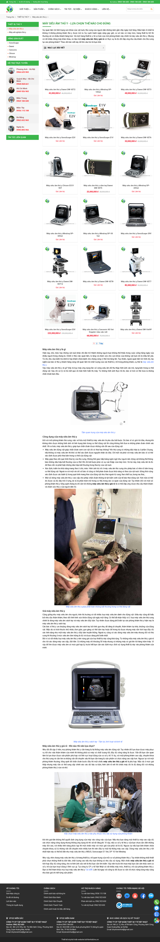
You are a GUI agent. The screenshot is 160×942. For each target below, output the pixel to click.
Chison (12, 53)
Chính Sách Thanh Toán (53, 905)
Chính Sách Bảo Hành (52, 897)
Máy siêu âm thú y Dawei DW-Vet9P (136, 329)
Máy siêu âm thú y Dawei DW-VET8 (98, 281)
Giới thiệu (24, 9)
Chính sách (54, 9)
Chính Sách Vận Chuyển (53, 901)
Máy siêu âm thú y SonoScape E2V (60, 137)
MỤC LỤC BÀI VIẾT (56, 47)
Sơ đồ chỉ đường (12, 897)
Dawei (11, 46)
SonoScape (14, 43)
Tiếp (101, 343)
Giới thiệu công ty (13, 893)
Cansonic (13, 50)
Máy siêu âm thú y (16, 29)
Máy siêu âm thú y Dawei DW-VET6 (136, 137)
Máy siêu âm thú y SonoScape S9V (136, 233)
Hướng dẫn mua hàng (40, 2)
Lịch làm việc (11, 901)
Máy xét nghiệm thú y (17, 32)
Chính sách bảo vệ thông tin (54, 893)
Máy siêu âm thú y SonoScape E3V (60, 329)
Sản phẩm (38, 9)
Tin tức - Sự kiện (72, 9)
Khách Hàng (91, 9)
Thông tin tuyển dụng (14, 905)
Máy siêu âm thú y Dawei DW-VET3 (136, 89)
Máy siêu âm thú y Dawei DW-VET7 (136, 281)
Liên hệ (105, 9)
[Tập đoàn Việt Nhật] (11, 9)
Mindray (12, 57)
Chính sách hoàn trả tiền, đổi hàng (57, 909)
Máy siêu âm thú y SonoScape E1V (98, 137)
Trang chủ (10, 17)
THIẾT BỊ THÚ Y (15, 24)
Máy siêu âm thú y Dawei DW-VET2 (60, 89)
